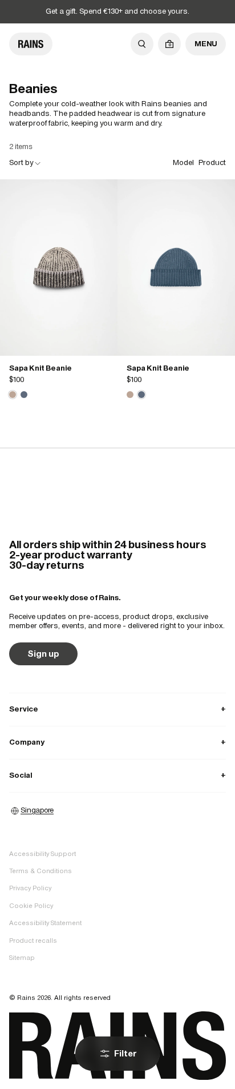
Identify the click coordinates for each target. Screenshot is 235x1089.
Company (117, 742)
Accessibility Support (42, 853)
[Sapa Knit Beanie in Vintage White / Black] (59, 267)
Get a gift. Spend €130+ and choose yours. (117, 11)
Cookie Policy (31, 905)
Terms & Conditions (40, 870)
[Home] (30, 44)
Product (212, 162)
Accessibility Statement (45, 922)
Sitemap (22, 957)
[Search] (142, 44)
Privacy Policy (30, 888)
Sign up (43, 653)
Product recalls (33, 940)
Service (117, 709)
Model (183, 162)
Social (117, 775)
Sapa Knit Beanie (40, 368)
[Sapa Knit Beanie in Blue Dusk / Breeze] (24, 394)
